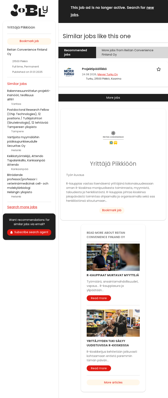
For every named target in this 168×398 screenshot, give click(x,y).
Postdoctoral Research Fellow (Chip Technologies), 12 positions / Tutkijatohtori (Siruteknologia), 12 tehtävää (28, 116)
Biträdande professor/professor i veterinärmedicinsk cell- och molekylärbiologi (27, 181)
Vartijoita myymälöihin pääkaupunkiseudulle (23, 139)
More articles (113, 382)
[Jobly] (29, 10)
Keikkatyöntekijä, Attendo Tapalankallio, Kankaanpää (26, 158)
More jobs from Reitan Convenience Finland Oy (127, 52)
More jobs (113, 98)
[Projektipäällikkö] (69, 72)
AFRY (10, 99)
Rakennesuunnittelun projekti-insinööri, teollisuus (28, 93)
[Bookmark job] (159, 69)
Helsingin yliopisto (19, 192)
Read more (99, 298)
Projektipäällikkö (94, 69)
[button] (161, 11)
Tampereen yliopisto (22, 127)
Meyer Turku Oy (108, 74)
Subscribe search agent (31, 232)
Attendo (13, 165)
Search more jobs (22, 206)
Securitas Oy (16, 146)
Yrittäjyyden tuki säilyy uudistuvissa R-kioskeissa (108, 343)
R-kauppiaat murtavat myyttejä (113, 275)
